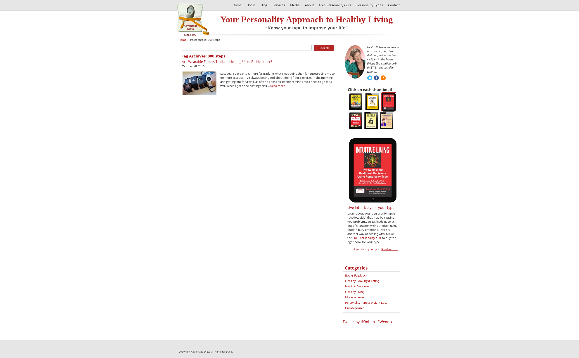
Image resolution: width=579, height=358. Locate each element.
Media (295, 5)
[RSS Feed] (383, 78)
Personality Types (369, 5)
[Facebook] (376, 78)
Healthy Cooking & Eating (362, 281)
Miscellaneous (354, 297)
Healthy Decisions (357, 286)
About (309, 5)
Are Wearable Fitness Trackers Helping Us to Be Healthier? (227, 61)
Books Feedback (356, 275)
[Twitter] (369, 78)
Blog (264, 5)
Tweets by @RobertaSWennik (367, 321)
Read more (277, 86)
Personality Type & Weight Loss (366, 303)
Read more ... (389, 249)
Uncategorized (355, 308)
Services (279, 5)
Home (182, 40)
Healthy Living (354, 292)
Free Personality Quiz (335, 5)
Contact (394, 5)
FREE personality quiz (367, 238)
